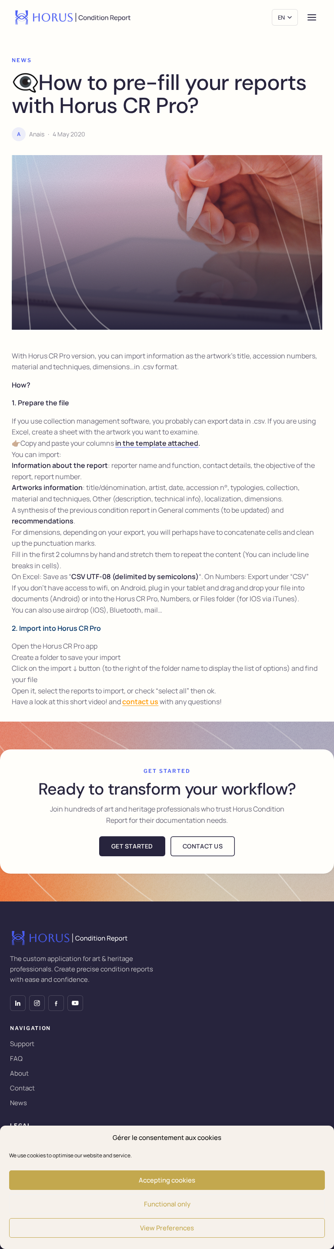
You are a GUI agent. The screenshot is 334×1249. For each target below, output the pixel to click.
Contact (22, 1088)
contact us (140, 701)
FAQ (16, 1058)
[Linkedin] (18, 1003)
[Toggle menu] (312, 17)
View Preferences (167, 1227)
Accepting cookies (167, 1180)
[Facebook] (56, 1003)
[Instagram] (37, 1003)
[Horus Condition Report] (73, 17)
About (19, 1073)
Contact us (203, 846)
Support (22, 1043)
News (18, 1102)
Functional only (167, 1204)
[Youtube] (75, 1003)
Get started (132, 846)
